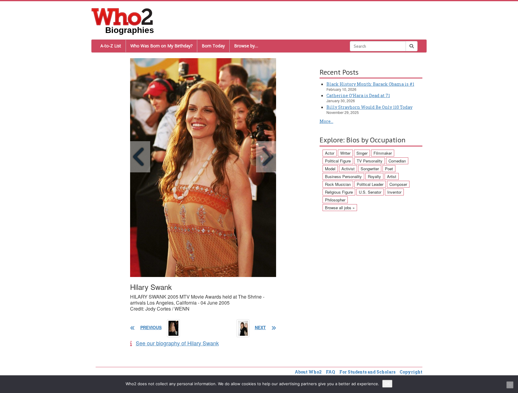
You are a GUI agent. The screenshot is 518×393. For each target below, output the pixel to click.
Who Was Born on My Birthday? (161, 46)
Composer (398, 184)
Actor (329, 153)
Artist (391, 176)
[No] (510, 385)
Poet (389, 168)
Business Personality (343, 176)
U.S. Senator (370, 192)
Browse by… (246, 46)
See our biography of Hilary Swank (177, 343)
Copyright (411, 372)
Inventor (394, 192)
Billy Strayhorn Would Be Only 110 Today (369, 107)
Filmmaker (383, 153)
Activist (348, 168)
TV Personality (370, 161)
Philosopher (335, 200)
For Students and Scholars (367, 372)
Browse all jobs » (340, 207)
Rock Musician (338, 184)
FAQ (330, 372)
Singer (362, 153)
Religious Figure (339, 192)
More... (326, 121)
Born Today (213, 46)
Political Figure (338, 161)
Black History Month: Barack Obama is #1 (370, 84)
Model (330, 168)
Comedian (397, 161)
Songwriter (370, 168)
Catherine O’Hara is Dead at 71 (358, 95)
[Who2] (122, 16)
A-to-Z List (110, 46)
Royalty (374, 176)
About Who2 (308, 372)
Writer (345, 153)
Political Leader (370, 184)
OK (387, 383)
